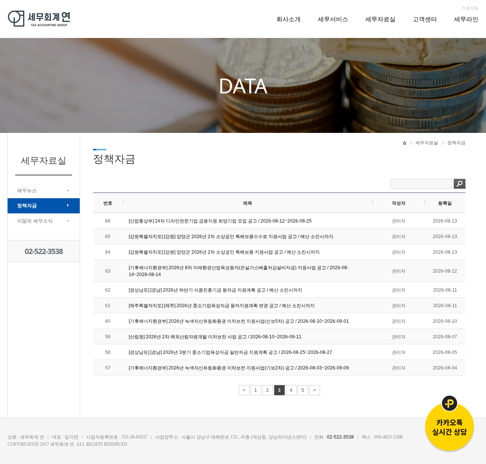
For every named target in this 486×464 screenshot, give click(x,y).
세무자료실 (380, 19)
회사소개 (288, 19)
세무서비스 (333, 19)
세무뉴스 (27, 190)
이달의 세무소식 (35, 221)
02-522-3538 (44, 251)
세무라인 (466, 19)
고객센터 (425, 19)
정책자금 (27, 205)
